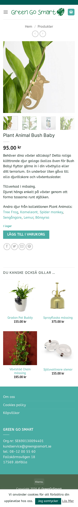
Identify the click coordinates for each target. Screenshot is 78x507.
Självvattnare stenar (58, 369)
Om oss (9, 397)
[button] (5, 12)
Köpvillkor (11, 413)
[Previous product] (43, 34)
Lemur (28, 217)
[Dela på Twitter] (14, 246)
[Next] (68, 77)
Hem (28, 27)
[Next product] (35, 34)
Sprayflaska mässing (58, 318)
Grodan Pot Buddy (20, 318)
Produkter (45, 27)
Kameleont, (30, 212)
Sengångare (12, 217)
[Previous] (10, 77)
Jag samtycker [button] (48, 501)
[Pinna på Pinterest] (29, 246)
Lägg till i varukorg (26, 234)
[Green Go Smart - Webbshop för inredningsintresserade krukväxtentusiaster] (37, 12)
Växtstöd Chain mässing (20, 371)
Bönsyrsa (42, 217)
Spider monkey (51, 212)
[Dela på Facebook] (7, 246)
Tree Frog (10, 212)
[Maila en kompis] (22, 246)
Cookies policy (14, 405)
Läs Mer (68, 501)
